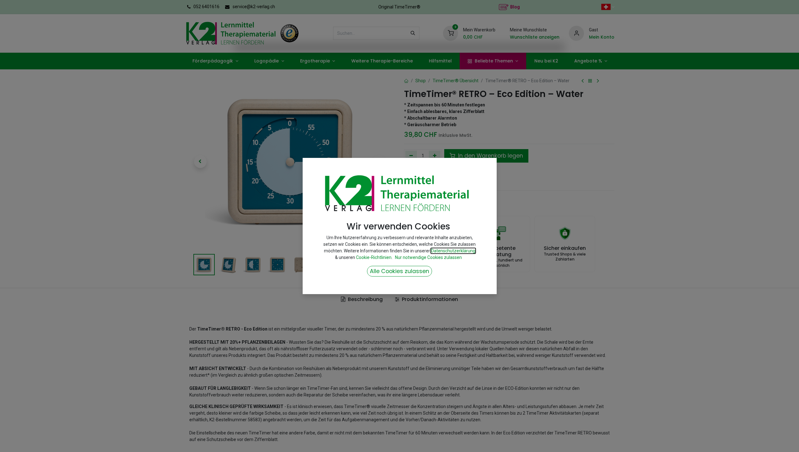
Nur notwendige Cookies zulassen (428, 257)
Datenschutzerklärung (453, 250)
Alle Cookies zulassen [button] (399, 271)
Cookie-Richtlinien (373, 257)
